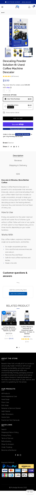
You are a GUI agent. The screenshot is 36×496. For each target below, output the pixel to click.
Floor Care (5, 402)
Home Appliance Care (9, 396)
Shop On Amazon (7, 444)
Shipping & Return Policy (10, 432)
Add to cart (18, 118)
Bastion (11, 143)
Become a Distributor (9, 450)
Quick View (11, 323)
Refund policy (6, 441)
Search (3, 429)
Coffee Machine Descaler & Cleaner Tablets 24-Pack (9, 328)
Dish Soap (5, 405)
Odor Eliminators (7, 414)
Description (18, 155)
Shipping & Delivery (18, 165)
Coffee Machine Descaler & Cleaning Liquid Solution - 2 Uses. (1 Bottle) (27, 330)
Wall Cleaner (5, 411)
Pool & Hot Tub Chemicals (10, 420)
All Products (5, 393)
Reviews (18, 160)
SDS (18, 174)
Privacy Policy (6, 435)
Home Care (5, 417)
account (29, 6)
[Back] (2, 12)
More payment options (18, 129)
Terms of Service (7, 438)
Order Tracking (6, 447)
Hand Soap (5, 399)
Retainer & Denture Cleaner (11, 408)
